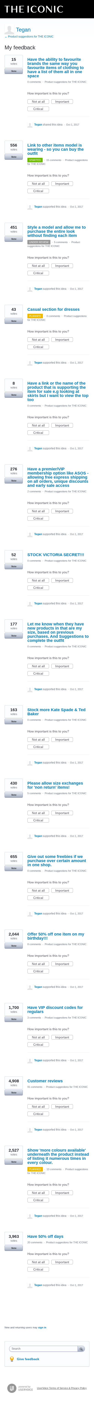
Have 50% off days (45, 1236)
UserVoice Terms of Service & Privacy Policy (62, 1388)
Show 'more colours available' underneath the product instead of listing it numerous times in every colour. (58, 1156)
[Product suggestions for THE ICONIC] (34, 9)
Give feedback (28, 1359)
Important (64, 102)
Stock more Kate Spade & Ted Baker (56, 712)
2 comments (34, 491)
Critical (41, 109)
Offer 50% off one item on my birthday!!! (55, 936)
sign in (42, 1327)
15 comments (53, 160)
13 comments (54, 1169)
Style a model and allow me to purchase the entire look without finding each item (56, 231)
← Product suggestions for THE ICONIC (29, 36)
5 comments (61, 242)
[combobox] (44, 1348)
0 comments (34, 81)
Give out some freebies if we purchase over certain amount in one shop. (56, 860)
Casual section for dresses (53, 309)
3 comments (34, 1017)
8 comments (34, 944)
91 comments (34, 1087)
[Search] (81, 1348)
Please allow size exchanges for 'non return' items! (55, 785)
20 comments (34, 1242)
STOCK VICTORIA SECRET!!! (55, 554)
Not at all (40, 102)
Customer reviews (45, 1081)
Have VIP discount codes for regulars (55, 1009)
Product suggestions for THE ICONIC (65, 81)
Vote (13, 71)
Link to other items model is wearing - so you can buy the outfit (55, 149)
